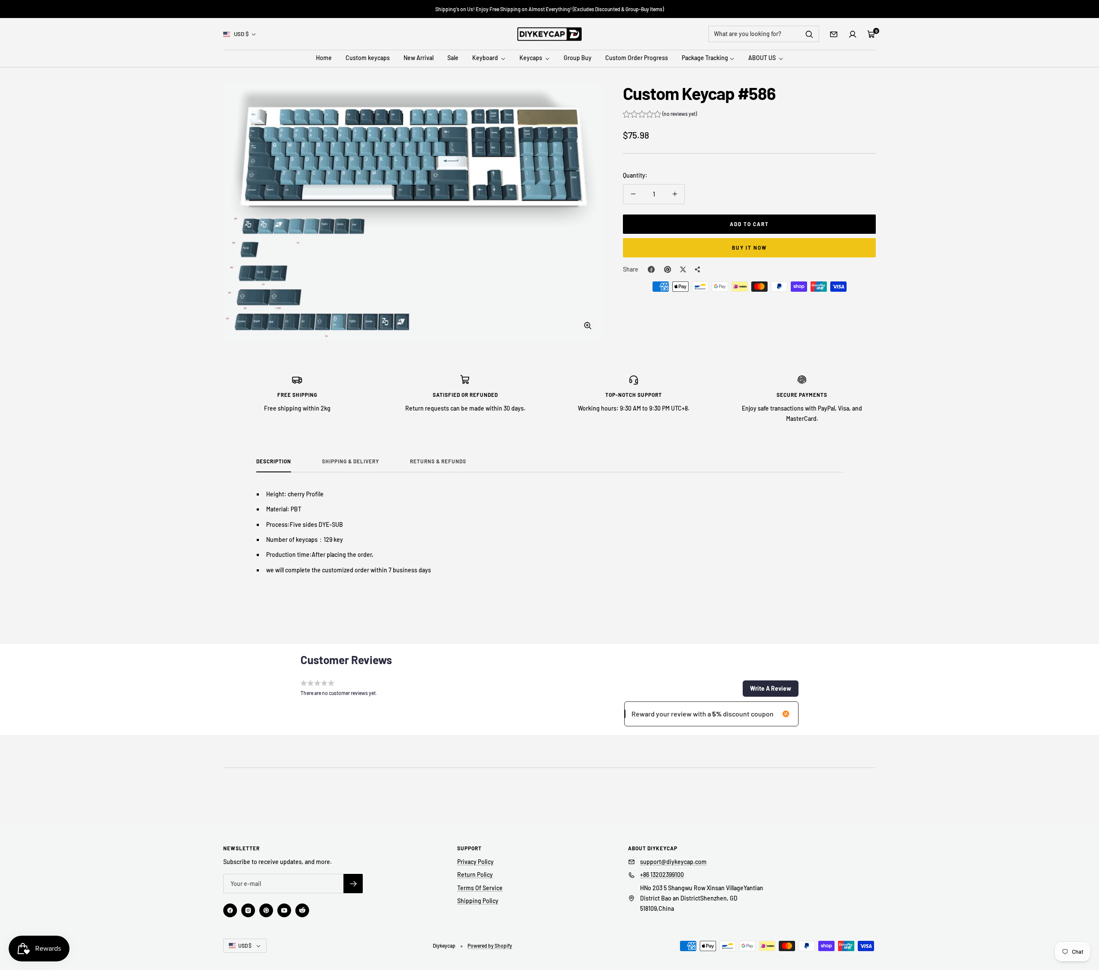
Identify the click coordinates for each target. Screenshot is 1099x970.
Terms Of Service (480, 887)
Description (273, 461)
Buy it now (749, 248)
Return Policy (475, 874)
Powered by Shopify (490, 946)
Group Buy (578, 58)
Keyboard (485, 58)
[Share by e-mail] (697, 269)
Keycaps (531, 58)
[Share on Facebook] (651, 269)
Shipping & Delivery (350, 461)
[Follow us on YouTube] (284, 910)
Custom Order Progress (636, 58)
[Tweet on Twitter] (683, 269)
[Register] (353, 883)
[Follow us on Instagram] (248, 910)
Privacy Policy (475, 861)
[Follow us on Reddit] (302, 910)
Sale (452, 58)
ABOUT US (762, 58)
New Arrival (419, 58)
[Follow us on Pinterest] (266, 910)
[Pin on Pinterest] (667, 269)
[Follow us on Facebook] (230, 910)
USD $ (241, 33)
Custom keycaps (368, 58)
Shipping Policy (477, 900)
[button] (660, 115)
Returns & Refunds (438, 461)
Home (324, 58)
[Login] (852, 34)
